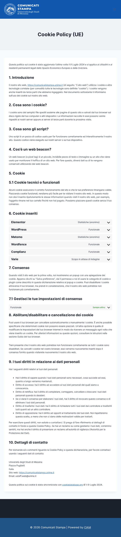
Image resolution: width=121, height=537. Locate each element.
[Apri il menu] (114, 9)
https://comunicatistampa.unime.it (45, 85)
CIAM (87, 527)
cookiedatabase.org (72, 484)
